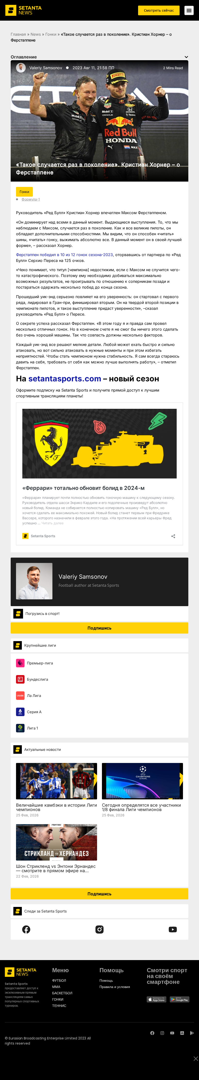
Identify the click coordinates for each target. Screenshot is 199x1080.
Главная (18, 34)
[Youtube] (172, 1033)
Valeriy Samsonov (45, 67)
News (36, 34)
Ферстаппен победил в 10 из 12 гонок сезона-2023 (64, 254)
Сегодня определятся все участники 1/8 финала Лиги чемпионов (141, 807)
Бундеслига (37, 679)
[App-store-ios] (182, 1033)
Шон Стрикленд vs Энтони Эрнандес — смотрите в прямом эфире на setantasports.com (56, 871)
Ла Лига (34, 695)
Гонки (50, 34)
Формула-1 (31, 199)
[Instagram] (162, 1033)
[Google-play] (192, 1033)
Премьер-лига (40, 663)
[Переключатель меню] (189, 10)
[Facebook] (152, 1033)
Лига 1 (32, 728)
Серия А (34, 712)
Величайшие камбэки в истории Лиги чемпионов (56, 807)
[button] (186, 57)
